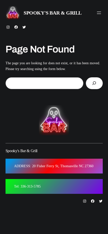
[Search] (94, 83)
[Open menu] (99, 13)
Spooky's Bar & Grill (53, 13)
